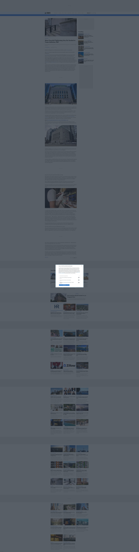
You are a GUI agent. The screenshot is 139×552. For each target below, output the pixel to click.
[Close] (82, 266)
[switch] (78, 277)
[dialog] (69, 276)
